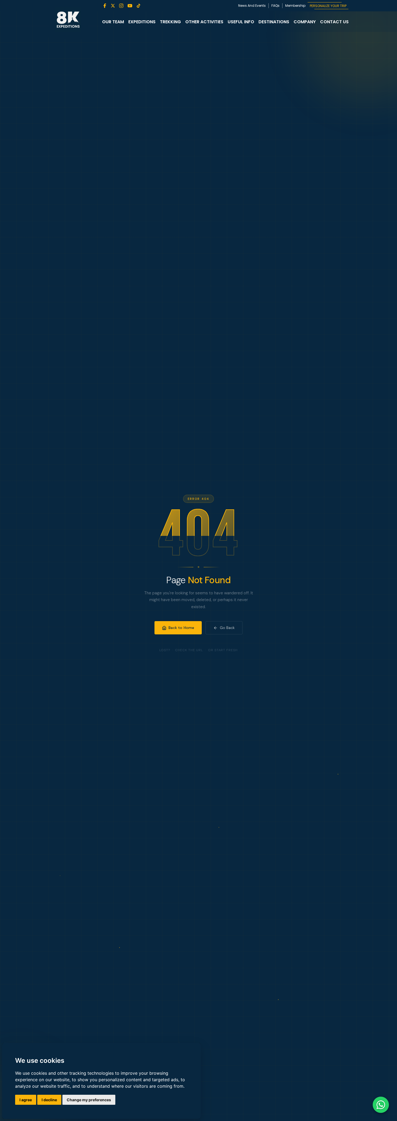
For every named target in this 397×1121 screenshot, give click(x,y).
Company (305, 22)
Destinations (273, 22)
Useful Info (241, 22)
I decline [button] (49, 1099)
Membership (295, 5)
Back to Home (181, 627)
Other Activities (204, 22)
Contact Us (334, 22)
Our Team (113, 22)
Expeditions (142, 22)
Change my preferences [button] (89, 1099)
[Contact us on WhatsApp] (381, 1105)
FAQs (275, 5)
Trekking (170, 22)
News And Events (252, 5)
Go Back (227, 627)
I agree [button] (25, 1099)
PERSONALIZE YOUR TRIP (328, 6)
